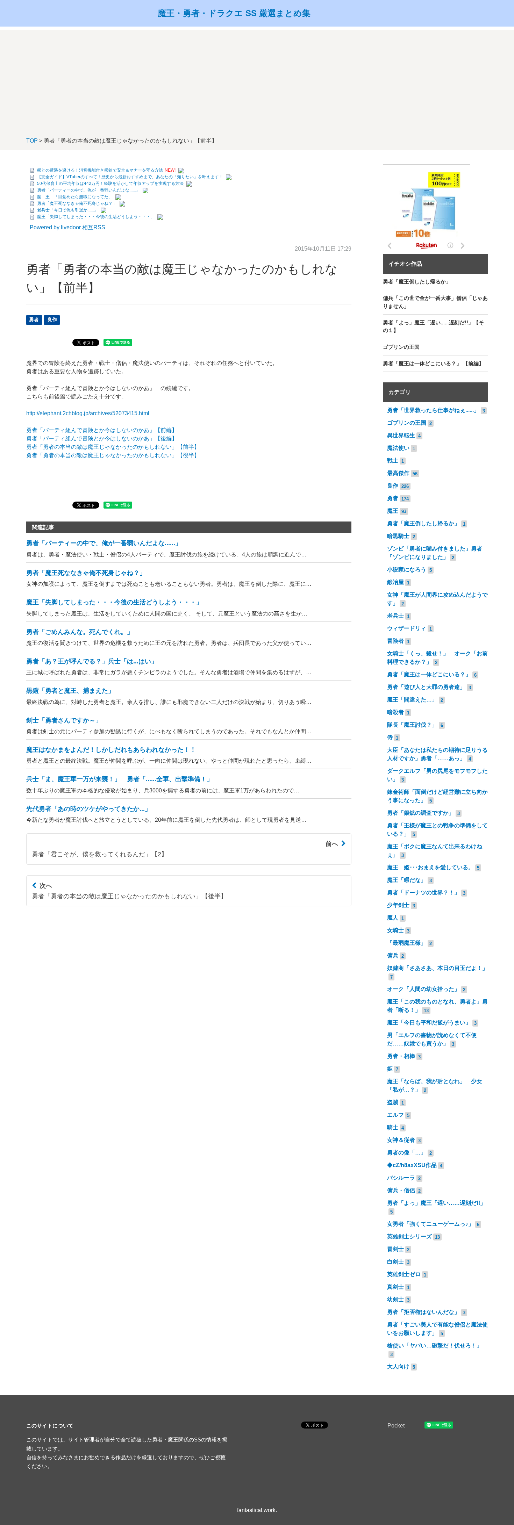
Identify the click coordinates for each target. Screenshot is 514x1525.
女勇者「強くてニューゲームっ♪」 (430, 1224)
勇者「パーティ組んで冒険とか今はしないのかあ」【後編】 (101, 438)
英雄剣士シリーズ (409, 1236)
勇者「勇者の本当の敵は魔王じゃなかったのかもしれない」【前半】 (113, 447)
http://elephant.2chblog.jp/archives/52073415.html (87, 413)
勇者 (34, 319)
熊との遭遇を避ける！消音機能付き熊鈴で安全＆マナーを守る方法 (100, 170)
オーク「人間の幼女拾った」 (423, 989)
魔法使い (398, 448)
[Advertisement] (257, 79)
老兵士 (395, 616)
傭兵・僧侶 (401, 1190)
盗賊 (392, 1102)
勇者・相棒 (401, 1056)
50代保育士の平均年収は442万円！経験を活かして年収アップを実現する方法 (110, 183)
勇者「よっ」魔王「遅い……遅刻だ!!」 (436, 1203)
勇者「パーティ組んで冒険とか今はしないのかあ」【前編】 (101, 430)
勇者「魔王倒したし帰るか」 (423, 523)
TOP (32, 141)
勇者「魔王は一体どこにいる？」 (429, 674)
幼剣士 (395, 1299)
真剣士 (395, 1287)
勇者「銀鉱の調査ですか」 (420, 813)
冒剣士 (395, 1249)
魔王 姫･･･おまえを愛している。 (430, 867)
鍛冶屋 (395, 582)
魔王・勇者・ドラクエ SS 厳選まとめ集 (234, 13)
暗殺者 (395, 712)
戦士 (392, 460)
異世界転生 (401, 435)
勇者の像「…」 (406, 1153)
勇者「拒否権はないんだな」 (423, 1312)
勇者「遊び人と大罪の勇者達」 (426, 687)
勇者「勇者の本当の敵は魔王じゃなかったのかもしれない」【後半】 (113, 455)
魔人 (392, 918)
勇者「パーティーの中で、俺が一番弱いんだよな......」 (88, 190)
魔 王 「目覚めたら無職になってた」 (75, 196)
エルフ (395, 1115)
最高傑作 (398, 473)
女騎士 (395, 930)
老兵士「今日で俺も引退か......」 (67, 210)
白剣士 (395, 1262)
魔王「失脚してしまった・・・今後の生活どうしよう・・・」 (96, 216)
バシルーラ (401, 1178)
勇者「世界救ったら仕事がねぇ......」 (433, 410)
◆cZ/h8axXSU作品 (412, 1165)
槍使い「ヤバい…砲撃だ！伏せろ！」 (434, 1345)
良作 (52, 319)
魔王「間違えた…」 (412, 700)
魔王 (392, 511)
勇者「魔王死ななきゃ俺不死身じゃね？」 (77, 203)
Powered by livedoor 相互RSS (67, 227)
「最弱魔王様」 (406, 943)
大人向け (398, 1366)
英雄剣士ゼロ (404, 1274)
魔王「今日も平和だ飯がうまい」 (429, 1023)
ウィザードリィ (406, 628)
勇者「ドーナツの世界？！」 (423, 892)
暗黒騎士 (398, 536)
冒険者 (395, 641)
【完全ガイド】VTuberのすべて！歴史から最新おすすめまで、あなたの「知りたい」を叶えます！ (130, 176)
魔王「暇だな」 (406, 880)
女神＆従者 (401, 1140)
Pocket (396, 1426)
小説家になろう (406, 570)
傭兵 (392, 955)
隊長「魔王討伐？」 (412, 725)
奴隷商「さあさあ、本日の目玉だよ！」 (437, 968)
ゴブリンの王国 (406, 423)
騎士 (392, 1127)
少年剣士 (398, 905)
